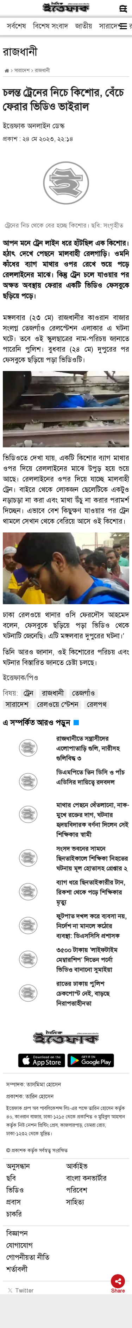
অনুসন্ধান (18, 1166)
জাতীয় (83, 26)
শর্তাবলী (16, 1269)
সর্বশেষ (16, 26)
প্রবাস (13, 1202)
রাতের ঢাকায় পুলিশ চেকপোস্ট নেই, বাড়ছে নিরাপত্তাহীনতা (82, 993)
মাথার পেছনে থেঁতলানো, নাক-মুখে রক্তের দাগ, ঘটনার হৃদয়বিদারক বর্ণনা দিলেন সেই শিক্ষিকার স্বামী (92, 819)
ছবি (11, 1178)
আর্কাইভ (77, 1166)
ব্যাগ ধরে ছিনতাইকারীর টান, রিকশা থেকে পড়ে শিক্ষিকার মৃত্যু (90, 892)
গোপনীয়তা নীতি (27, 1257)
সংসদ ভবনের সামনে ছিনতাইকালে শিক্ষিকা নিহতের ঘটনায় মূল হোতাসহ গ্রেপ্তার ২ (92, 858)
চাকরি (14, 1214)
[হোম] (7, 71)
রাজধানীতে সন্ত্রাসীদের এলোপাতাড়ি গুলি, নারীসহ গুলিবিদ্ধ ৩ (88, 748)
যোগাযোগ (19, 1245)
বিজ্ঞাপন (17, 1233)
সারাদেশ (110, 26)
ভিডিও (15, 1190)
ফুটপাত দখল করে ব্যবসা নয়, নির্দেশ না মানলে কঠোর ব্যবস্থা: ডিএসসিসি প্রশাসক (91, 926)
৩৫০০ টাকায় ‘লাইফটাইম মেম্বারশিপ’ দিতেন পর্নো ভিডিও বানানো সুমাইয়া (87, 959)
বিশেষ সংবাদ (50, 26)
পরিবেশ (76, 1190)
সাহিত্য (75, 1202)
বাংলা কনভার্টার (86, 1178)
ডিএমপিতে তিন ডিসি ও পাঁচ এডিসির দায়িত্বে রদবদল (90, 777)
